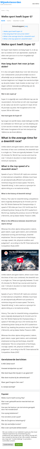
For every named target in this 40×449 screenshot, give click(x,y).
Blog (8, 10)
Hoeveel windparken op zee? (11, 368)
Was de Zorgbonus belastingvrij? (13, 420)
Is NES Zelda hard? (8, 364)
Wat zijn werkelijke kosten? (11, 424)
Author (9, 21)
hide (26, 26)
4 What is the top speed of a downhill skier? (17, 39)
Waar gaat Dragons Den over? (12, 382)
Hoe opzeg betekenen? (9, 413)
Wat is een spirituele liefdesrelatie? (14, 428)
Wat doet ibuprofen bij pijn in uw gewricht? (17, 373)
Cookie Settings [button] (8, 444)
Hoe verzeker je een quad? (11, 417)
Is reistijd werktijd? (8, 387)
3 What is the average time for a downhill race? (18, 36)
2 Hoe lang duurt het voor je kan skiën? (15, 34)
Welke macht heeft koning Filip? (13, 398)
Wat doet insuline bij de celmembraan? (15, 377)
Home (3, 10)
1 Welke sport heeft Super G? (12, 31)
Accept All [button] (18, 444)
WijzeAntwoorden (10, 2)
